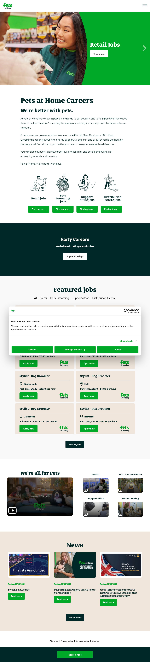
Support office (80, 298)
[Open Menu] (145, 6)
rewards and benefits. (45, 156)
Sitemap (95, 641)
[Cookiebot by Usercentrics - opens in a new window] (126, 311)
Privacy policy (67, 641)
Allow (118, 349)
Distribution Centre (104, 298)
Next (144, 48)
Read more (16, 596)
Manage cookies (73, 349)
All (36, 298)
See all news (75, 617)
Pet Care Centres (88, 135)
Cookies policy (82, 641)
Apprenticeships (75, 256)
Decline (32, 349)
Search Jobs (75, 654)
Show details (126, 341)
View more (99, 53)
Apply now (28, 363)
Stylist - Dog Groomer (34, 376)
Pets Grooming (59, 298)
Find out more (39, 209)
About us (54, 641)
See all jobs (75, 444)
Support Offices (73, 139)
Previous (5, 48)
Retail (43, 298)
